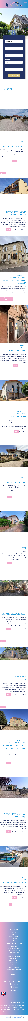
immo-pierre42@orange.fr (14, 969)
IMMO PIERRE (14, 958)
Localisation (9, 52)
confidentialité (6, 1017)
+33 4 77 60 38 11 (14, 967)
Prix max (8, 66)
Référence (9, 38)
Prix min (8, 59)
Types (7, 46)
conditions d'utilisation (16, 1017)
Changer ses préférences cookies (13, 1000)
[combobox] (14, 48)
